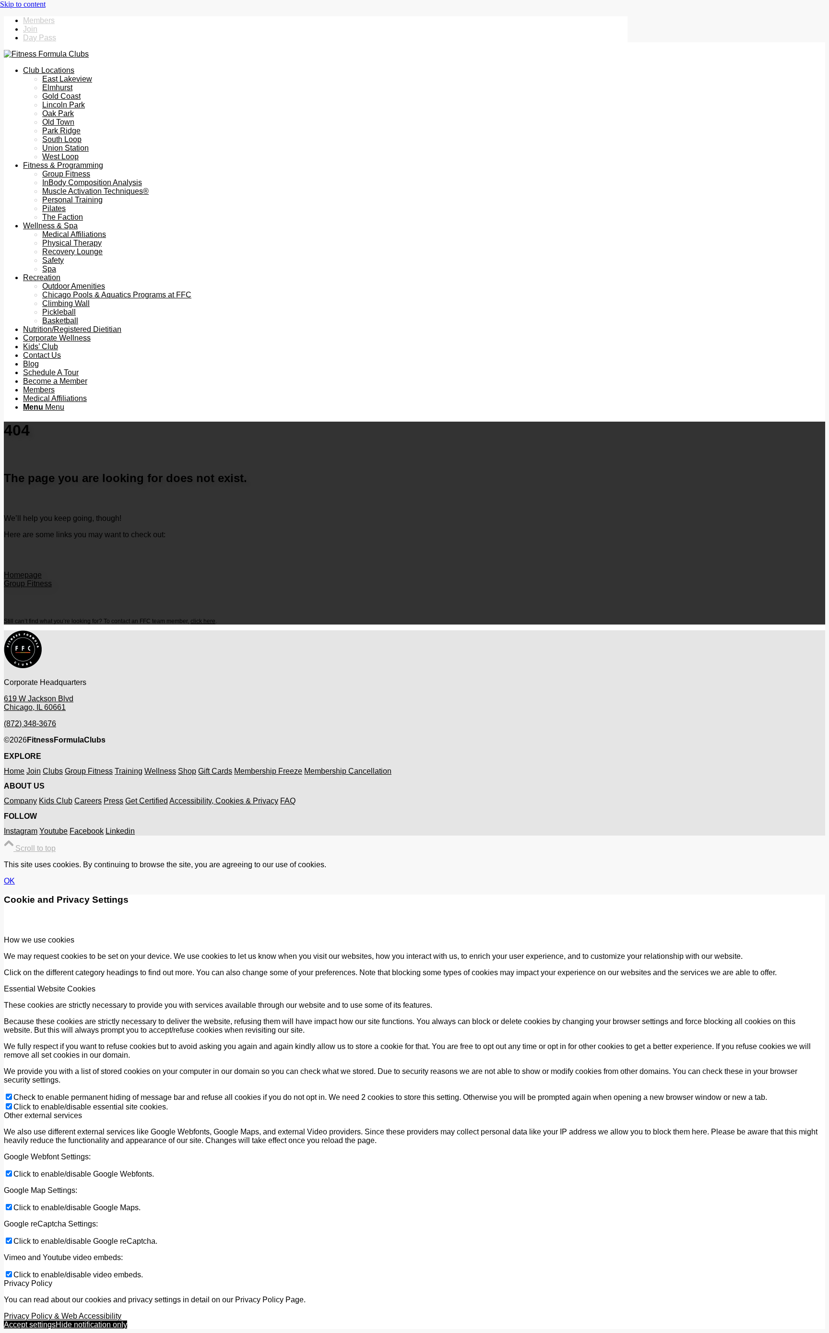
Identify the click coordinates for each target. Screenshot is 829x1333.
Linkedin (120, 831)
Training (128, 771)
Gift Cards (215, 771)
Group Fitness (28, 583)
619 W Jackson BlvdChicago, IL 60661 (38, 703)
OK (9, 881)
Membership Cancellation (347, 771)
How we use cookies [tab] (39, 940)
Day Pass (39, 38)
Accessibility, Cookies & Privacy (223, 801)
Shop (187, 771)
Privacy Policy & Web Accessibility (62, 1316)
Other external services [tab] (43, 1115)
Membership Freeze (268, 771)
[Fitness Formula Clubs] (46, 54)
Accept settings (30, 1325)
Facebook (87, 831)
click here (202, 621)
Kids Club (55, 801)
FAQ (288, 801)
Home (14, 771)
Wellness (160, 771)
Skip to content (23, 4)
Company (20, 801)
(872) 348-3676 (30, 724)
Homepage (23, 575)
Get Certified (146, 801)
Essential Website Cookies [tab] (49, 989)
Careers (88, 801)
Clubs (53, 771)
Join (30, 29)
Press (113, 801)
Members (39, 20)
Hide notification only (91, 1325)
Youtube (53, 831)
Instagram (20, 831)
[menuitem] (325, 20)
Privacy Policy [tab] (28, 1283)
